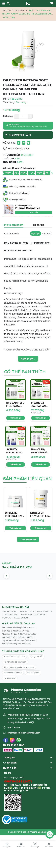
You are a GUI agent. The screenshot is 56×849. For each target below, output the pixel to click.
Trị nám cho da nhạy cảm (15, 662)
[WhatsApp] (18, 740)
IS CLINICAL (40, 615)
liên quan (27, 478)
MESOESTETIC (11, 615)
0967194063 (13, 727)
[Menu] (3, 3)
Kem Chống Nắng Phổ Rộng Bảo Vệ (17, 637)
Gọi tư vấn (33, 212)
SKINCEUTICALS (27, 611)
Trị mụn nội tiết (36, 656)
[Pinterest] (23, 143)
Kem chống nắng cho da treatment (19, 667)
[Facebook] (5, 740)
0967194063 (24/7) (18, 781)
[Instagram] (12, 740)
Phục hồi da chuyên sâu (14, 656)
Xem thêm (26, 539)
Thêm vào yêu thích (19, 148)
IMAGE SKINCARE (22, 618)
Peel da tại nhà (33, 672)
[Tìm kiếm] (8, 3)
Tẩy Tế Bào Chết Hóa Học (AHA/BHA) (18, 640)
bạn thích (25, 371)
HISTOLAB (6, 618)
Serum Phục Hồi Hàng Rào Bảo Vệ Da (18, 627)
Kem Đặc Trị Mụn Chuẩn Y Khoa (15, 631)
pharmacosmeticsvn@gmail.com (23, 732)
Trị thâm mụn (9, 678)
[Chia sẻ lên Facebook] (18, 143)
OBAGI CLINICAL (9, 611)
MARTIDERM (26, 615)
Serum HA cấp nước (13, 672)
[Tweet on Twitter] (28, 143)
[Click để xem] (28, 50)
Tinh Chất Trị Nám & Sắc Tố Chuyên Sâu (19, 634)
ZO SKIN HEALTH (44, 611)
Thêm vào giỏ (15, 418)
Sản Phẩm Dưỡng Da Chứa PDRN (16, 644)
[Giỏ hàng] (51, 4)
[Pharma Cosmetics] (28, 3)
